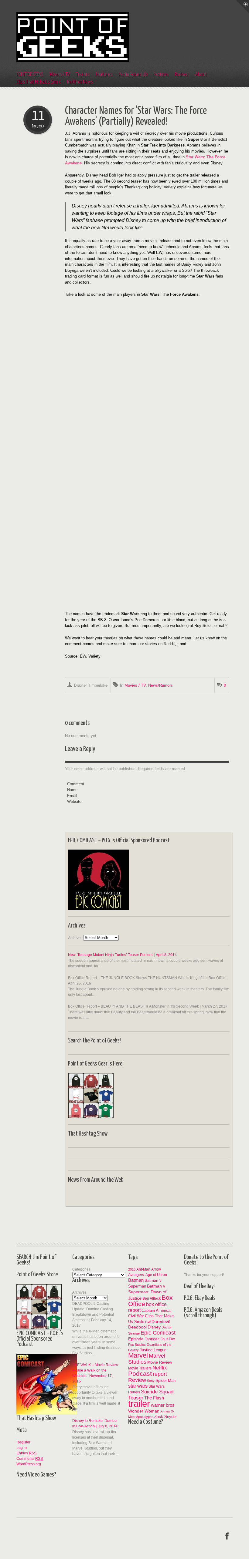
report (160, 1374)
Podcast (182, 74)
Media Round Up (133, 74)
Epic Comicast (158, 1332)
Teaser (135, 1397)
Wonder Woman (143, 1411)
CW (148, 1322)
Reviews (161, 74)
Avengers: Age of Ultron (147, 1275)
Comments (29, 1458)
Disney (154, 1327)
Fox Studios (137, 1344)
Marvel (138, 1355)
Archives (75, 938)
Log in (21, 1448)
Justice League (153, 1350)
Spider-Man (165, 1380)
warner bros (163, 1405)
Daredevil (161, 1321)
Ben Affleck (151, 1298)
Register (23, 1442)
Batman (136, 1280)
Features (104, 74)
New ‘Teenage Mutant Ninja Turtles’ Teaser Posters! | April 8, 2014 (122, 955)
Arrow (156, 1269)
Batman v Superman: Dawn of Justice (147, 1292)
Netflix (159, 1368)
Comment (75, 784)
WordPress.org (28, 1464)
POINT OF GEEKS (29, 74)
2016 (131, 1269)
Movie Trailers (140, 1368)
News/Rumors (160, 685)
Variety (94, 656)
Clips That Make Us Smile (38, 82)
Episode (136, 1338)
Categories (81, 1269)
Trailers (83, 74)
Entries (26, 1453)
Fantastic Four (156, 1339)
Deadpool (137, 1327)
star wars (138, 1386)
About (201, 74)
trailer (139, 1404)
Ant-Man (143, 1269)
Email (72, 795)
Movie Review (159, 1362)
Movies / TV (59, 74)
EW (83, 656)
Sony (151, 1380)
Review (137, 1380)
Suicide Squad (157, 1392)
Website (74, 801)
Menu (242, 6)
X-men (165, 1411)
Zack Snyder (165, 1416)
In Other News (80, 82)
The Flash (154, 1397)
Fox (172, 1339)
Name (72, 789)
